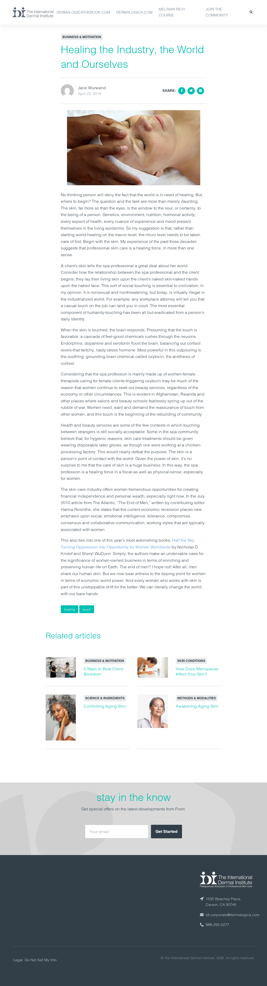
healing (69, 609)
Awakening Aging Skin (197, 706)
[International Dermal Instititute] (32, 12)
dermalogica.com (134, 12)
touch (87, 609)
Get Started (166, 831)
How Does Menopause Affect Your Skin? (197, 671)
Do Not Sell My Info (41, 960)
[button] (251, 12)
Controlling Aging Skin (105, 706)
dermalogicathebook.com (83, 12)
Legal (18, 960)
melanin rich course (172, 12)
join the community (217, 12)
